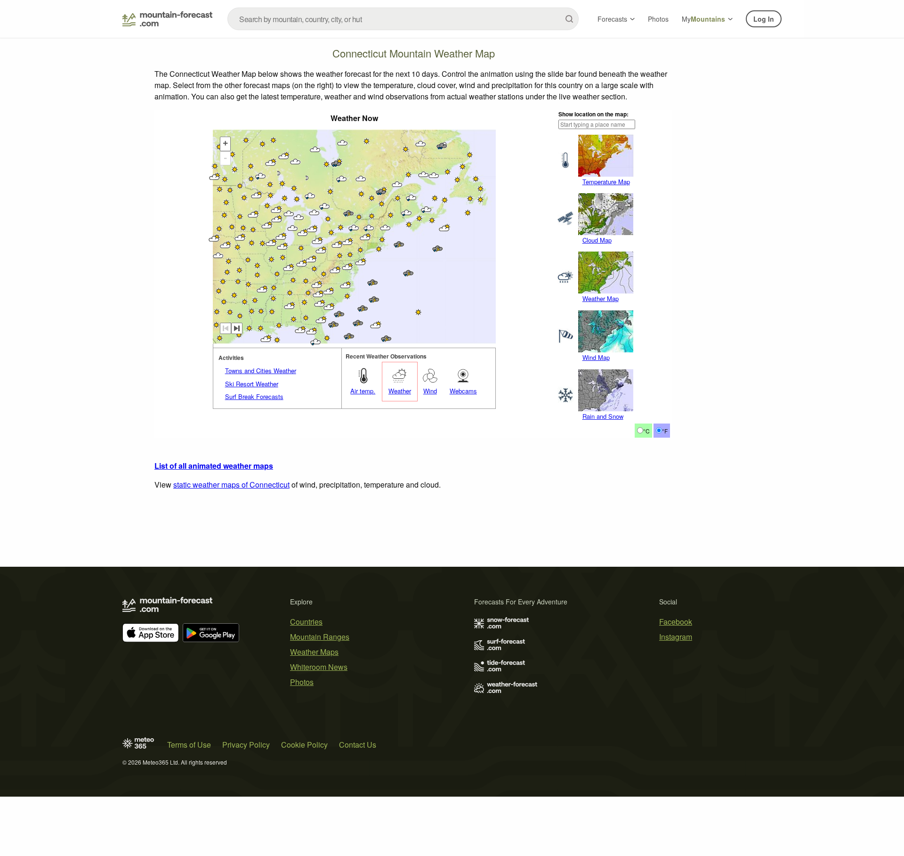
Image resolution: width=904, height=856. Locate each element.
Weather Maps (314, 651)
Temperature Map (606, 181)
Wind (430, 390)
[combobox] (403, 19)
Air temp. (362, 390)
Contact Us (357, 744)
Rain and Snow (602, 416)
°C (646, 431)
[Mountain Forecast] (167, 18)
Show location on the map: (593, 114)
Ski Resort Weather (251, 383)
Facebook (675, 621)
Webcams (463, 390)
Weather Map (600, 298)
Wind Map (596, 357)
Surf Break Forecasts (254, 396)
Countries (306, 621)
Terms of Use (189, 744)
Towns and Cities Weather (260, 370)
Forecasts (612, 19)
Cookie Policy (304, 744)
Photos (658, 19)
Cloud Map (597, 240)
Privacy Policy (246, 744)
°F (665, 431)
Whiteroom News (318, 666)
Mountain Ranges (319, 636)
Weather (399, 390)
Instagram (675, 636)
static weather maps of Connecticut (231, 484)
